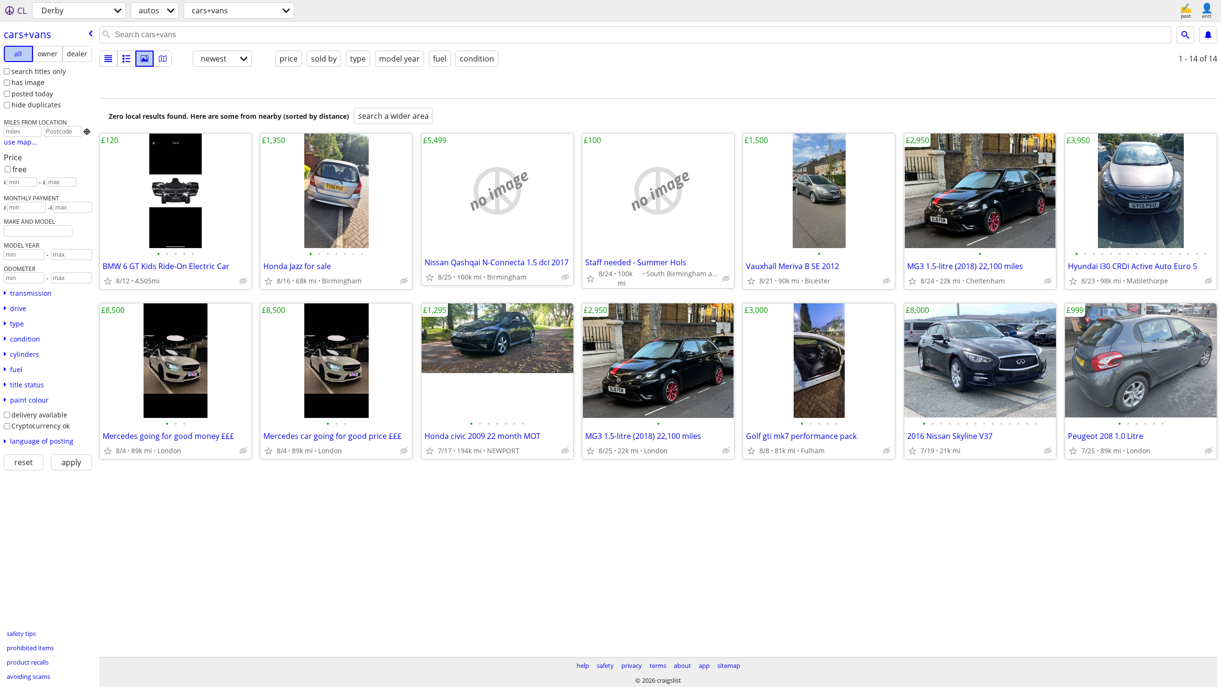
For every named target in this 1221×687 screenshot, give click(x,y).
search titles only (38, 71)
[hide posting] (243, 281)
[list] (108, 59)
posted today (32, 93)
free (19, 169)
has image (27, 82)
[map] (163, 59)
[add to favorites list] (108, 281)
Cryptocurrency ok (40, 425)
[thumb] (126, 59)
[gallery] (144, 59)
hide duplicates (36, 104)
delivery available (39, 414)
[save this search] (1208, 34)
